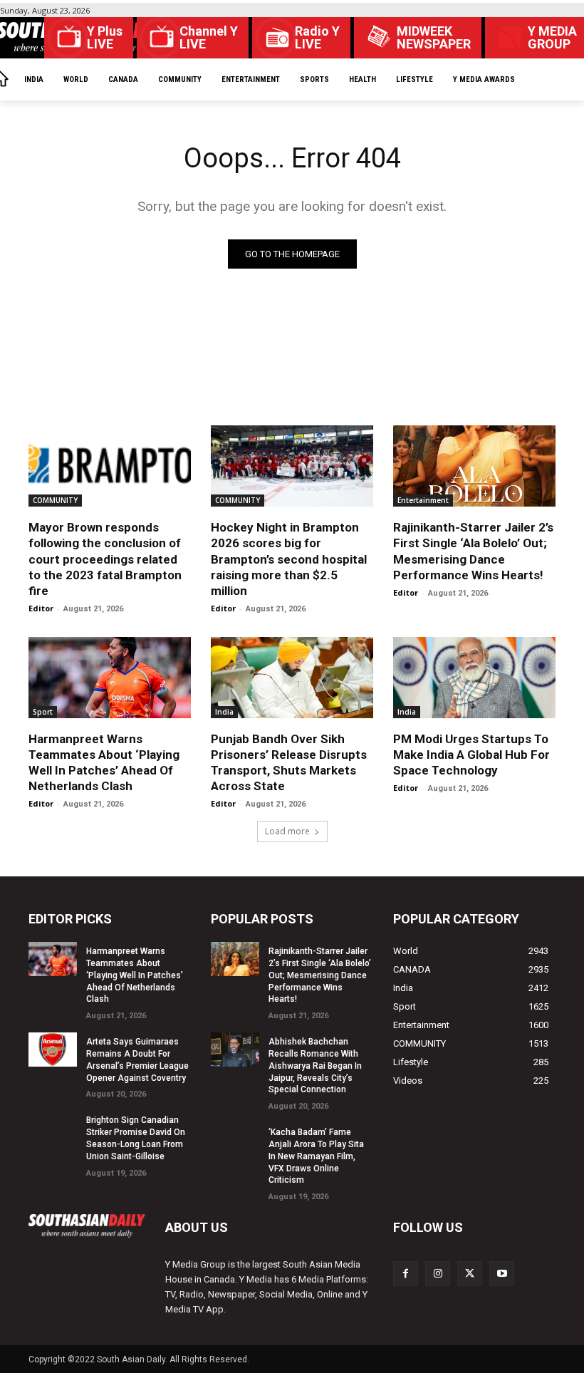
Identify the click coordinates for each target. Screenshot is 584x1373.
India (224, 712)
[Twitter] (469, 1273)
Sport (43, 712)
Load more (287, 831)
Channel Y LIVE (208, 38)
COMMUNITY (55, 500)
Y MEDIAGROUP (552, 38)
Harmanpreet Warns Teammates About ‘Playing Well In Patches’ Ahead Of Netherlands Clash (134, 975)
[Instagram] (437, 1273)
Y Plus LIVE (104, 38)
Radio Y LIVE (317, 38)
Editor (40, 608)
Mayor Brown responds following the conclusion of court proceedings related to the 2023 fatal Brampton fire (105, 558)
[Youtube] (501, 1273)
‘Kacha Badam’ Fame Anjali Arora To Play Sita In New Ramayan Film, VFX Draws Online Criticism (316, 1156)
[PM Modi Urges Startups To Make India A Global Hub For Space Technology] (474, 677)
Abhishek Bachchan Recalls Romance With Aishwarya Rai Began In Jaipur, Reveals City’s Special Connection (315, 1065)
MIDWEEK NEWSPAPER (434, 38)
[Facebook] (405, 1273)
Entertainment (423, 500)
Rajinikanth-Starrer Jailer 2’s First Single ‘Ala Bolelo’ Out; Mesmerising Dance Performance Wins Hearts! (319, 975)
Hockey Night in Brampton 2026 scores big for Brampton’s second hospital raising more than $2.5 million (289, 558)
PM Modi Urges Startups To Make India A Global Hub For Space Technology (471, 754)
